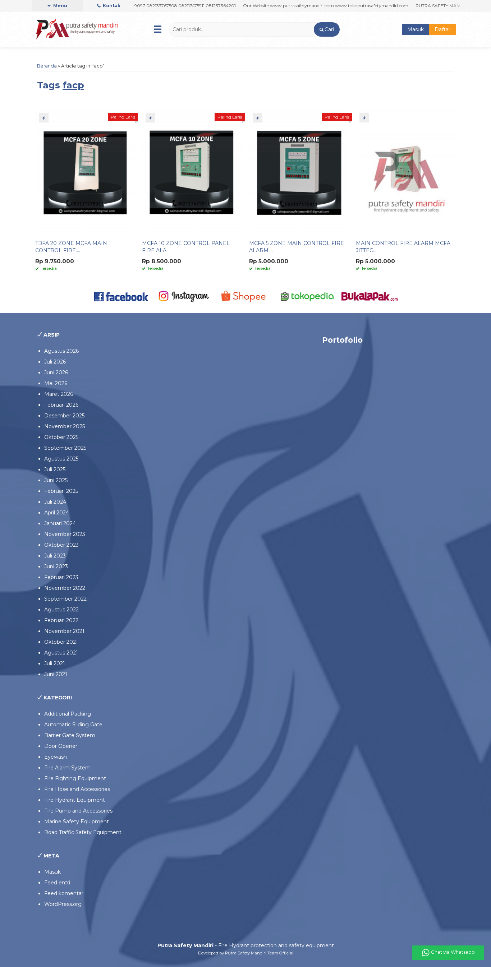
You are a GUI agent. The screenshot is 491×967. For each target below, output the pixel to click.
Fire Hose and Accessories (77, 789)
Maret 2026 (58, 394)
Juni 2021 (55, 674)
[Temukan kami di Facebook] (121, 295)
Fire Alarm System (67, 767)
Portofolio (342, 340)
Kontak (111, 5)
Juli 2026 (55, 361)
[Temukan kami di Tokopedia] (307, 295)
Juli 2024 (55, 502)
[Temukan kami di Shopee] (245, 295)
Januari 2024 (60, 523)
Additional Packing (67, 714)
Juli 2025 (54, 469)
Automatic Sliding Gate (73, 724)
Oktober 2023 (61, 545)
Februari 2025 (61, 491)
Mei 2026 (55, 383)
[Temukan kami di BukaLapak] (369, 295)
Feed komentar (63, 893)
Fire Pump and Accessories (78, 811)
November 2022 (64, 588)
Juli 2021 (54, 663)
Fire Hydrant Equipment (74, 800)
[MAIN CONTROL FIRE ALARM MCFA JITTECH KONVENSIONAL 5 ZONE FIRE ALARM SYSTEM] (406, 172)
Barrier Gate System (69, 735)
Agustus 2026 (61, 351)
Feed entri (57, 882)
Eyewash (55, 757)
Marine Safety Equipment (76, 821)
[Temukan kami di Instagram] (183, 295)
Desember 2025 (64, 415)
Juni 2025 (56, 480)
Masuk (415, 29)
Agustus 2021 (61, 652)
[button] (326, 29)
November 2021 (64, 631)
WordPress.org (63, 904)
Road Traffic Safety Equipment (82, 832)
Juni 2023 (56, 566)
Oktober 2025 (61, 437)
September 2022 (65, 599)
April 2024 (56, 512)
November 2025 (64, 426)
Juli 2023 (55, 555)
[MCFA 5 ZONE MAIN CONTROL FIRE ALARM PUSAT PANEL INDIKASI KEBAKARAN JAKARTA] (299, 172)
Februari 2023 (61, 577)
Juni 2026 (56, 372)
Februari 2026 (61, 405)
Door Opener (60, 746)
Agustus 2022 (61, 609)
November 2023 (64, 534)
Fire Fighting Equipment (75, 778)
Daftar (442, 29)
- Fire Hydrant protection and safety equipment (245, 945)
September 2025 (65, 448)
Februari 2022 (61, 620)
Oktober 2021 (61, 642)
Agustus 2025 (61, 458)
